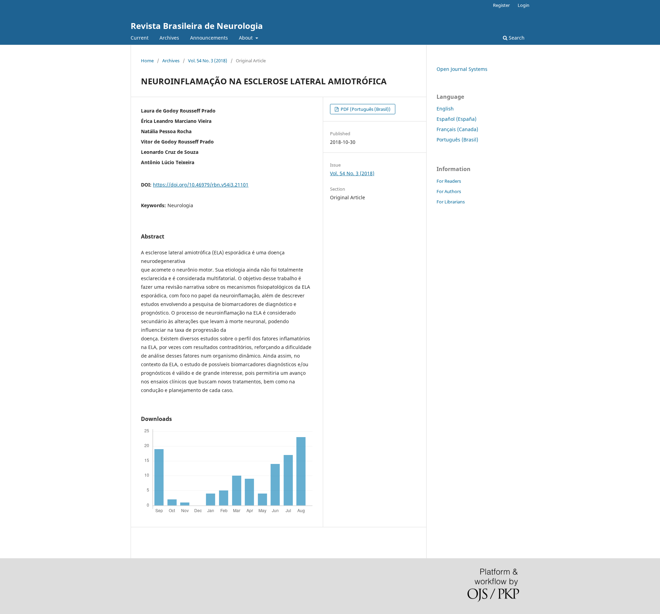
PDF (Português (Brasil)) (365, 109)
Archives (169, 37)
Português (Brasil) (457, 139)
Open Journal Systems (462, 69)
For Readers (449, 181)
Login (523, 5)
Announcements (209, 37)
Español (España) (456, 119)
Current (139, 37)
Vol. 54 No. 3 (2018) (207, 60)
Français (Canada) (457, 129)
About (246, 37)
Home (147, 60)
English (445, 108)
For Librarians (451, 202)
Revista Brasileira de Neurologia (197, 25)
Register (501, 5)
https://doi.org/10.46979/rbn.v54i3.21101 (201, 184)
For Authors (449, 191)
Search (516, 37)
